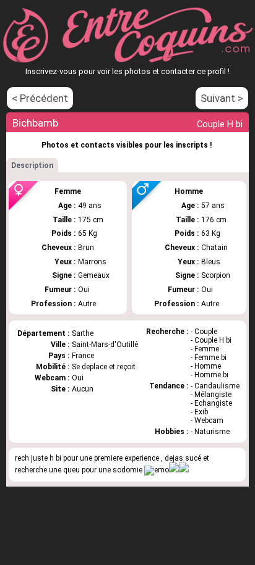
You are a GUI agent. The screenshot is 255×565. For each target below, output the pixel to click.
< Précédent (40, 98)
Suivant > (222, 98)
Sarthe (82, 333)
